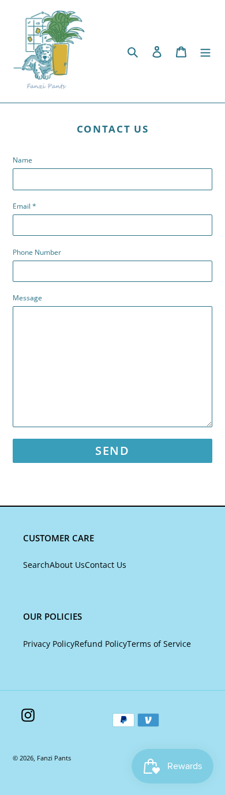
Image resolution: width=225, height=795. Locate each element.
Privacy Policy (48, 643)
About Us (67, 564)
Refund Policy (100, 643)
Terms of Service (159, 643)
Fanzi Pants (54, 757)
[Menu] (205, 51)
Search (36, 564)
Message (27, 298)
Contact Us (105, 564)
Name (22, 160)
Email (24, 206)
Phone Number (37, 252)
